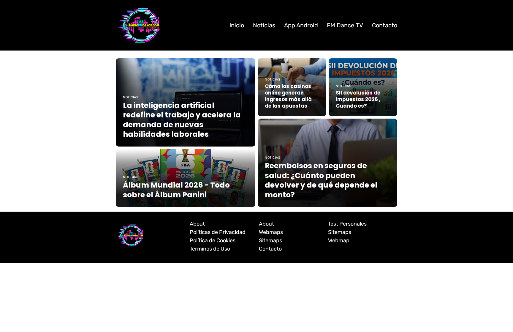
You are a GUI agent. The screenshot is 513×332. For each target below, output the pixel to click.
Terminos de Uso (210, 249)
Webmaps (271, 232)
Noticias (264, 25)
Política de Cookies (212, 240)
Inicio (236, 25)
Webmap (338, 240)
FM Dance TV (345, 25)
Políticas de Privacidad (218, 232)
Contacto (384, 25)
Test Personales (347, 224)
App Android (301, 25)
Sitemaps (270, 240)
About (197, 224)
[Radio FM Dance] (139, 25)
